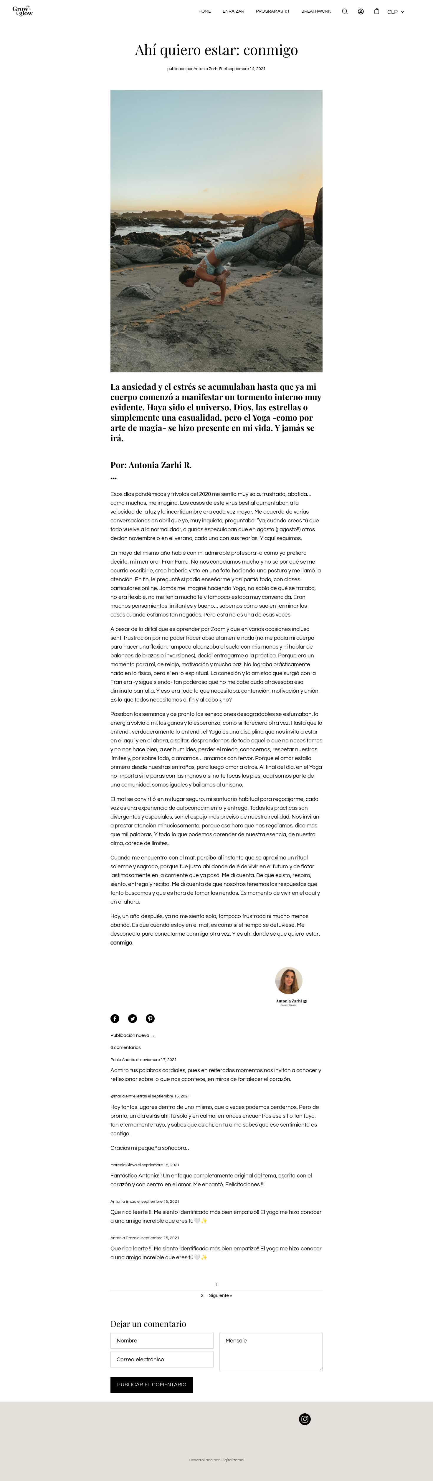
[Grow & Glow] (22, 11)
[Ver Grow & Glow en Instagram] (305, 1423)
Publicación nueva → (132, 1035)
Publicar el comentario (151, 1384)
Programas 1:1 (273, 11)
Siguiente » (220, 1295)
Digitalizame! (232, 1460)
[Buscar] (344, 11)
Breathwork (316, 11)
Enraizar (233, 11)
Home (205, 11)
